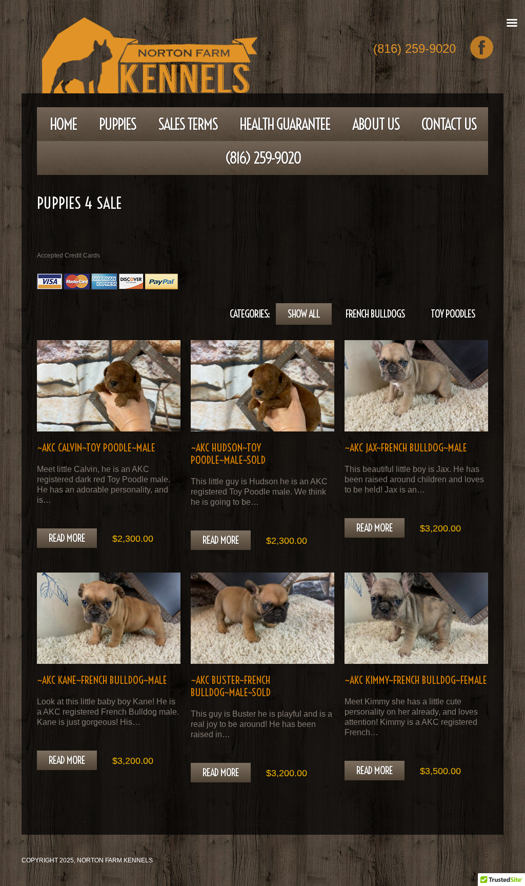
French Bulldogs (375, 313)
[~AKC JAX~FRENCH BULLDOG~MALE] (416, 385)
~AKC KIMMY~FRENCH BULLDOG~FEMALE (416, 680)
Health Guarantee (284, 124)
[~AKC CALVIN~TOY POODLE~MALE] (108, 385)
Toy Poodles (453, 313)
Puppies (117, 124)
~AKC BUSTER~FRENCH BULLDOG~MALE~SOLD (231, 686)
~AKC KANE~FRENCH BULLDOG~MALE (102, 680)
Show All (304, 313)
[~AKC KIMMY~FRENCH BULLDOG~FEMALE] (416, 618)
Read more (67, 537)
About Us (375, 124)
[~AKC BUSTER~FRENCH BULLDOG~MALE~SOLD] (262, 618)
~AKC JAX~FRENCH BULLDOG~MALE (406, 447)
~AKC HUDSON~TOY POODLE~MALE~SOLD (228, 453)
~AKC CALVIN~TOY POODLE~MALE (96, 447)
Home (63, 124)
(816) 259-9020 (414, 49)
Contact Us (448, 124)
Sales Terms (187, 124)
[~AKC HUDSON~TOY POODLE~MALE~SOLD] (262, 385)
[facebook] (481, 47)
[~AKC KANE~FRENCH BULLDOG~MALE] (108, 618)
